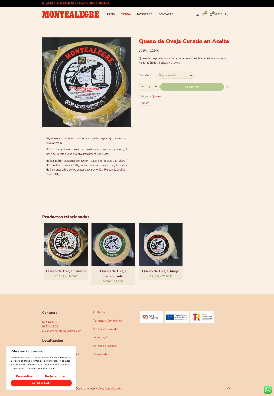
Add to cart (192, 87)
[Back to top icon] (228, 388)
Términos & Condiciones (107, 321)
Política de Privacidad (105, 329)
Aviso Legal (100, 337)
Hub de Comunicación (108, 388)
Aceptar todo (41, 383)
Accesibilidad (100, 354)
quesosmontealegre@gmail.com (61, 331)
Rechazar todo (55, 376)
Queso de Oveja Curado (66, 271)
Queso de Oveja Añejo (160, 271)
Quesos (156, 96)
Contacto (99, 312)
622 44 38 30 (50, 322)
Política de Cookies (104, 346)
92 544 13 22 (50, 326)
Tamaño (144, 75)
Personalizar (24, 376)
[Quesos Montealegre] (70, 14)
